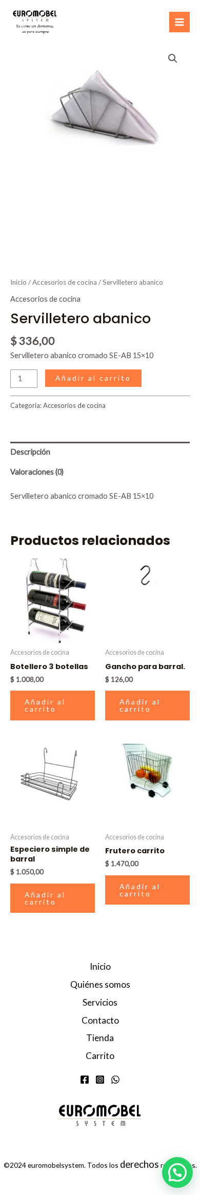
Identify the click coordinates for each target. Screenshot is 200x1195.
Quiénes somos (100, 984)
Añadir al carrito (93, 378)
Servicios (100, 1002)
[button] (173, 58)
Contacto (100, 1020)
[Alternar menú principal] (179, 22)
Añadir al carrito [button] (45, 705)
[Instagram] (100, 1079)
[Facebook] (84, 1079)
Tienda (100, 1037)
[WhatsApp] (115, 1079)
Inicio (18, 282)
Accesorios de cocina (64, 282)
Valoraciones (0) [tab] (37, 471)
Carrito (100, 1055)
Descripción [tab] (30, 451)
